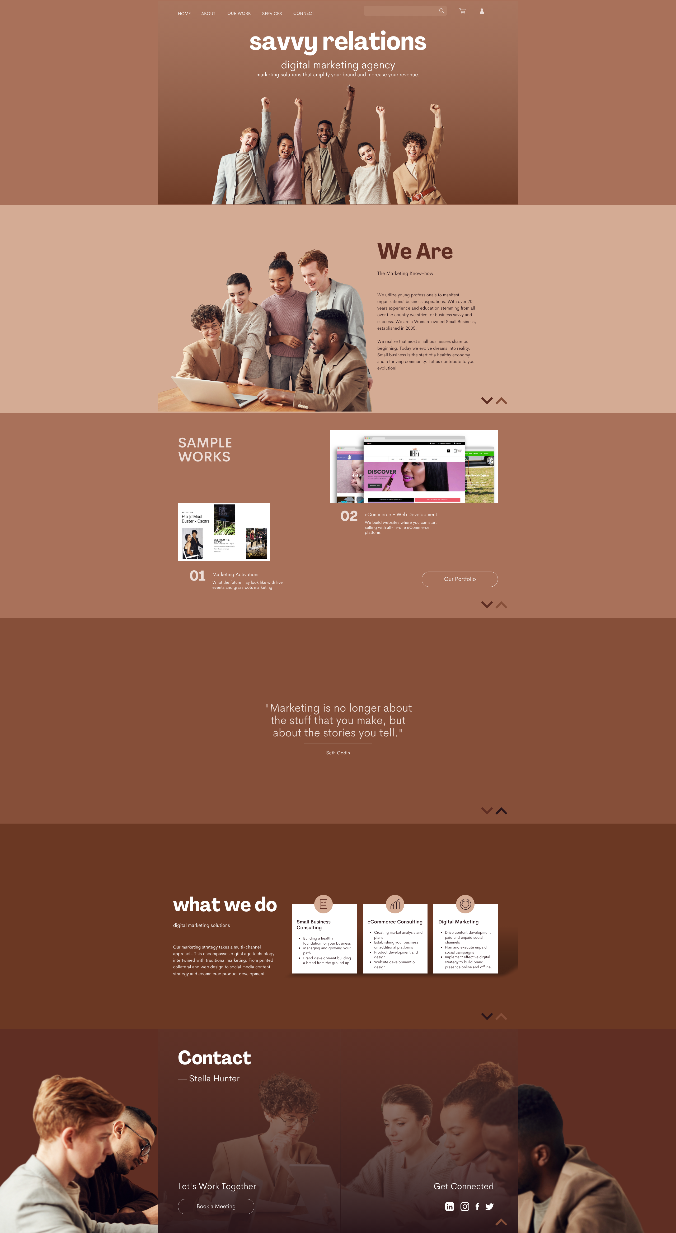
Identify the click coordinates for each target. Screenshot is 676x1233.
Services (272, 13)
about (208, 13)
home (184, 13)
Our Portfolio (460, 579)
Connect (303, 13)
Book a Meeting (216, 1206)
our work (239, 13)
